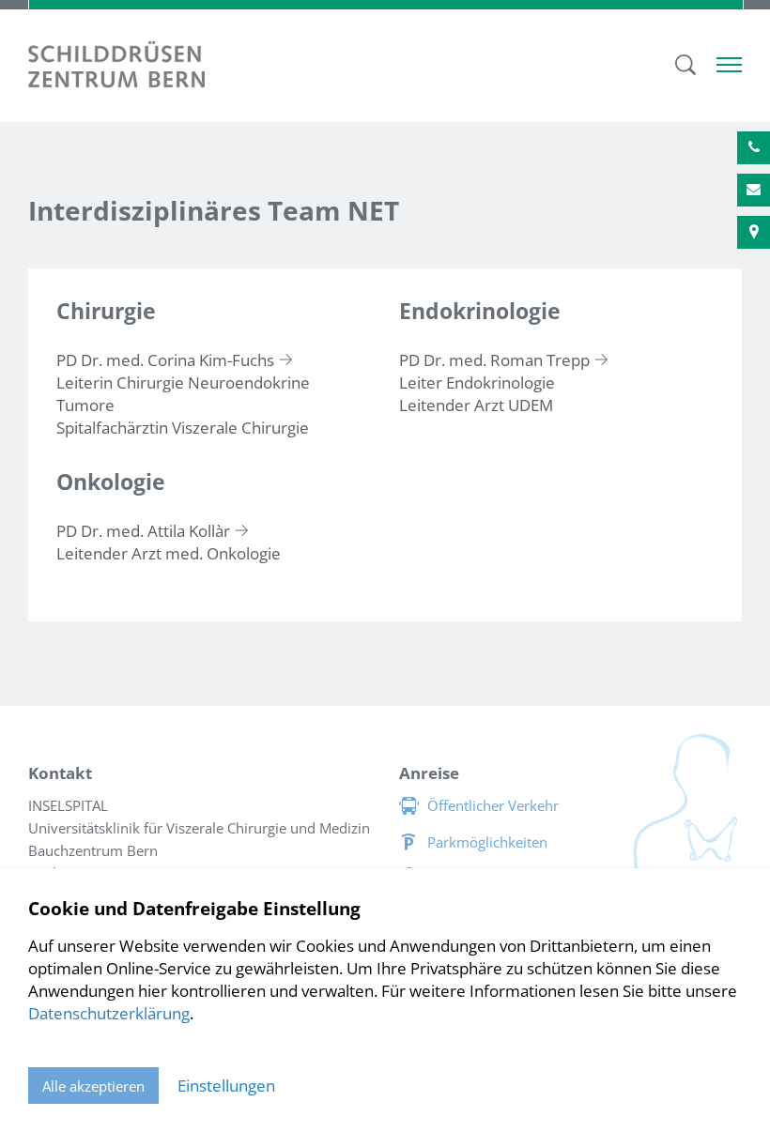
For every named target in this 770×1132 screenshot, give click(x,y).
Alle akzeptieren (93, 1086)
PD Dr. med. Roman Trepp (494, 360)
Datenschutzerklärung (109, 1013)
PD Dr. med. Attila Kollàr (143, 531)
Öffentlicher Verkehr (493, 805)
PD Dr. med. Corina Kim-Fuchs (165, 360)
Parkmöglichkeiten (487, 842)
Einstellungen (226, 1085)
